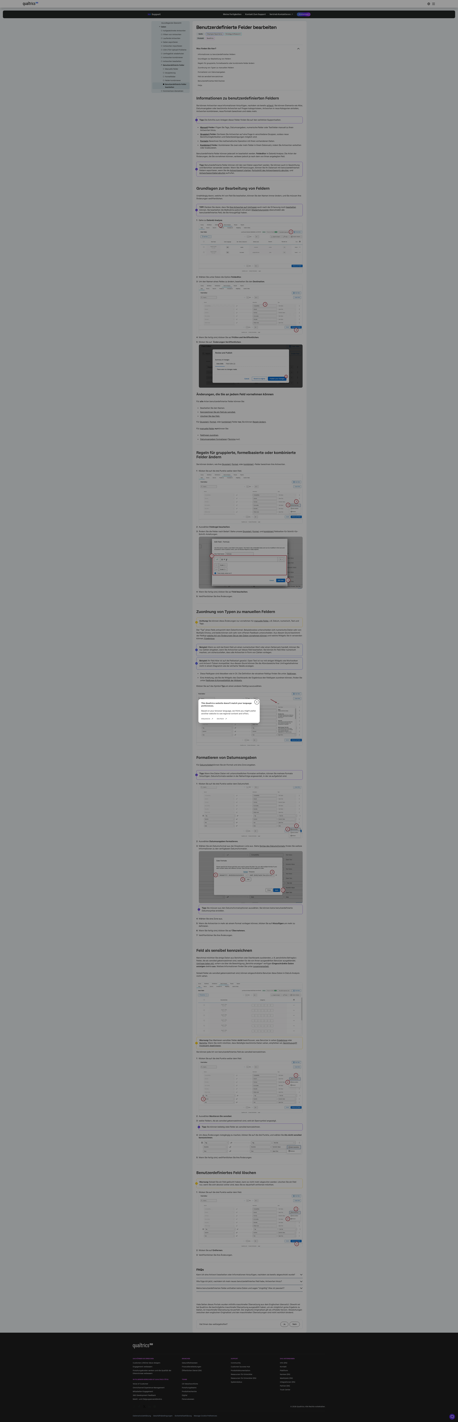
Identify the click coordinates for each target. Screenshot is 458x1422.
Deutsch (220, 719)
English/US (205, 719)
